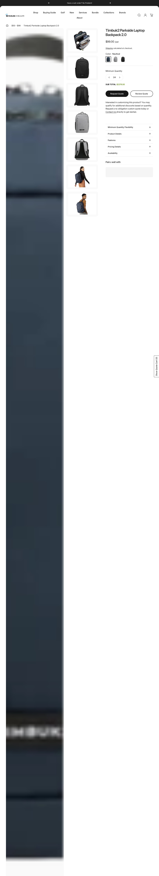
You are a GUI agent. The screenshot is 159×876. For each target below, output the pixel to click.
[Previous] (49, 3)
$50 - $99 (16, 25)
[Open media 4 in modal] (82, 95)
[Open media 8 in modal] (82, 204)
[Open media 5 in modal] (82, 122)
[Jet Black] (123, 59)
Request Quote (117, 94)
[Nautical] (108, 59)
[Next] (110, 3)
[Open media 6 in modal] (82, 149)
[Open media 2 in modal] (82, 40)
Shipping (109, 48)
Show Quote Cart (156, 366)
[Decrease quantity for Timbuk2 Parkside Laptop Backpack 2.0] (108, 77)
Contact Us (111, 112)
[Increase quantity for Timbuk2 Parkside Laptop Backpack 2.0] (120, 77)
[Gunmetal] (115, 59)
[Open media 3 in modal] (82, 68)
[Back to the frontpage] (7, 25)
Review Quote (141, 93)
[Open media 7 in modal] (82, 176)
